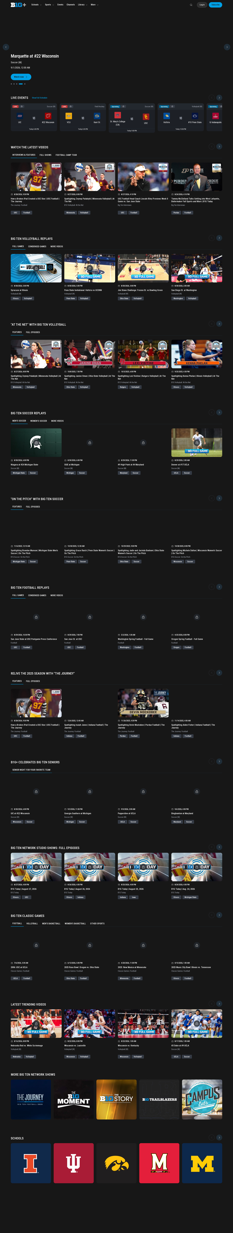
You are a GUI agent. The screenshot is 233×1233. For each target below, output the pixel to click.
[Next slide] (219, 98)
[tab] (24, 155)
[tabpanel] (116, 186)
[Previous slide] (6, 47)
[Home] (18, 5)
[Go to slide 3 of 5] (16, 83)
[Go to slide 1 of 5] (11, 83)
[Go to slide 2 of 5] (14, 83)
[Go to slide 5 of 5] (23, 83)
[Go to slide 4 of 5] (19, 83)
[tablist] (116, 155)
